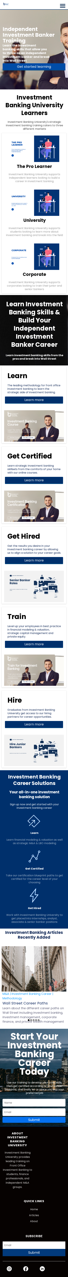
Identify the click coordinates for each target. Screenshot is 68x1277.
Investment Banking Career (31, 994)
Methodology (12, 998)
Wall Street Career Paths (25, 1003)
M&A (5, 994)
